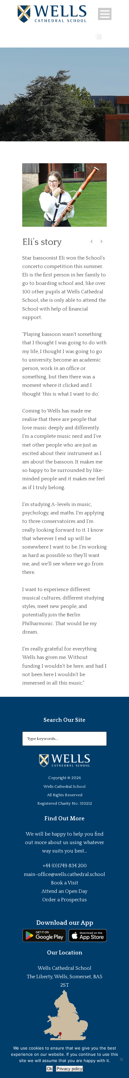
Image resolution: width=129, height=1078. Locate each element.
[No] (121, 1059)
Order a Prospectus (64, 900)
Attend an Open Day (64, 891)
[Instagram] (98, 36)
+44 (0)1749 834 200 (65, 865)
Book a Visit (64, 883)
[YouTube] (89, 36)
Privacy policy (69, 1068)
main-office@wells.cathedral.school (64, 874)
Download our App (64, 922)
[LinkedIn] (108, 36)
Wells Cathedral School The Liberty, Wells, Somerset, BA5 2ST (64, 976)
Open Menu (104, 14)
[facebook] (80, 36)
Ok (49, 1068)
